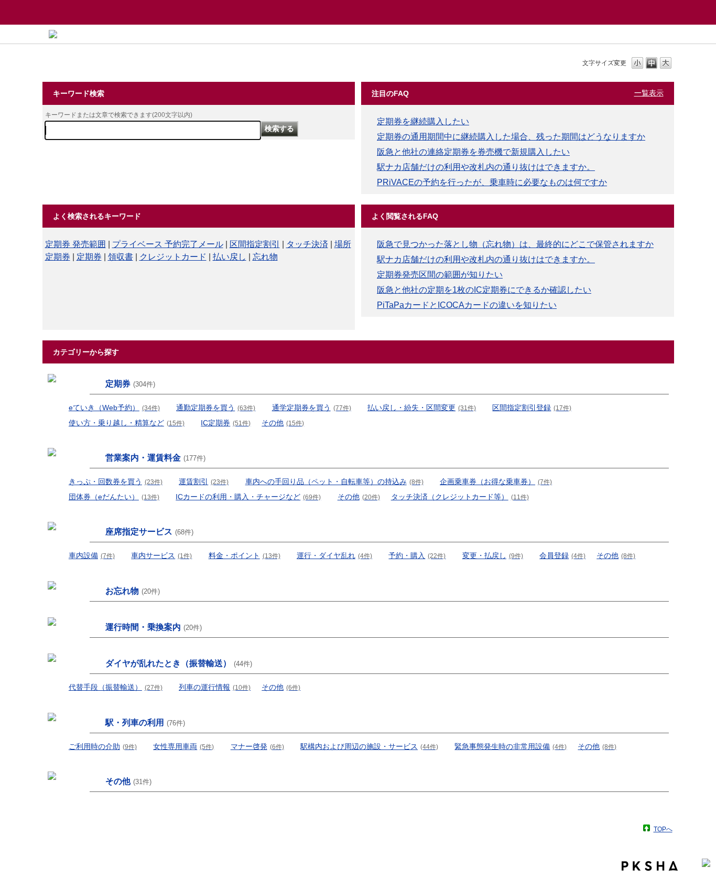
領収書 (120, 256)
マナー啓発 (257, 746)
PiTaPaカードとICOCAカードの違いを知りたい (467, 305)
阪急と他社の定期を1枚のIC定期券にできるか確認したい (484, 289)
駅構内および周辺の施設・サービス (369, 746)
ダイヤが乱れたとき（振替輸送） (178, 663)
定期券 (89, 256)
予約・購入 (417, 555)
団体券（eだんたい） (114, 496)
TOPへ (663, 829)
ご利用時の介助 (103, 746)
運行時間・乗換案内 (153, 627)
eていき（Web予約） (114, 407)
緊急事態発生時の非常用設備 (510, 746)
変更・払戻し (492, 555)
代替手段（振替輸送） (115, 687)
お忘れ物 (132, 590)
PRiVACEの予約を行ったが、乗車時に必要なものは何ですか (492, 182)
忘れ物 (265, 256)
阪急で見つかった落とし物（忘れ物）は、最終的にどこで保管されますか (515, 244)
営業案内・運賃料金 (155, 457)
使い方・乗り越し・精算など (127, 423)
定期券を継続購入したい (423, 121)
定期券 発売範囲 (75, 244)
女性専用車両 (183, 746)
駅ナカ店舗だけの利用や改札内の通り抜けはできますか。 (486, 167)
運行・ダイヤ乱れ (334, 555)
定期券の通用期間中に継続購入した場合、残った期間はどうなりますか (511, 136)
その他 (283, 423)
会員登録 (562, 555)
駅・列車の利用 (145, 722)
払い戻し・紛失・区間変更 (421, 407)
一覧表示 (649, 93)
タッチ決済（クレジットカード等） (460, 496)
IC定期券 (226, 423)
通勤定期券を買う (215, 407)
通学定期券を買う (311, 407)
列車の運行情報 (215, 687)
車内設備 (92, 555)
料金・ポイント (244, 555)
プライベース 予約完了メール (167, 244)
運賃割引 (204, 481)
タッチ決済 (307, 244)
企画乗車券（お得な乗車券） (496, 481)
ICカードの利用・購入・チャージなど (248, 496)
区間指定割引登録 (531, 407)
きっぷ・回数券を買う (115, 481)
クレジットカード (173, 256)
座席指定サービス (149, 531)
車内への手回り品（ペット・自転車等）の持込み (334, 481)
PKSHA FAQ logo (650, 866)
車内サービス (161, 555)
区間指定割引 (255, 244)
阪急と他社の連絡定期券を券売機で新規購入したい (473, 151)
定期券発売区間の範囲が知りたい (440, 274)
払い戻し (229, 256)
